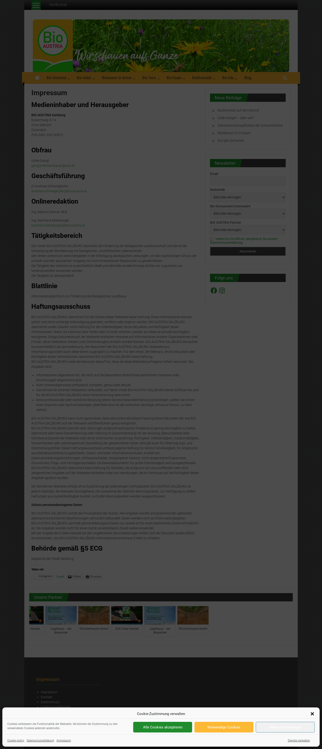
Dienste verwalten (299, 740)
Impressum (64, 740)
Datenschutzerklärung (40, 740)
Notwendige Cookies (223, 727)
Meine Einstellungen (285, 727)
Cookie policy (15, 740)
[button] (312, 713)
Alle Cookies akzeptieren (162, 727)
